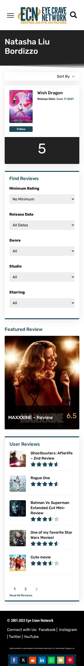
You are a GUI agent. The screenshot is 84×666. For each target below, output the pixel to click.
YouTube (31, 636)
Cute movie (41, 557)
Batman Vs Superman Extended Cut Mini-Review (50, 507)
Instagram (68, 629)
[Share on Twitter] (23, 660)
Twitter (15, 636)
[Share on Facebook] (14, 660)
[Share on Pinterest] (70, 660)
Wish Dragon (50, 92)
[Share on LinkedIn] (42, 660)
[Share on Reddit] (32, 660)
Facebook (47, 629)
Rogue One (40, 478)
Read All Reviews (21, 595)
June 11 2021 (65, 99)
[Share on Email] (60, 660)
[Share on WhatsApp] (51, 660)
